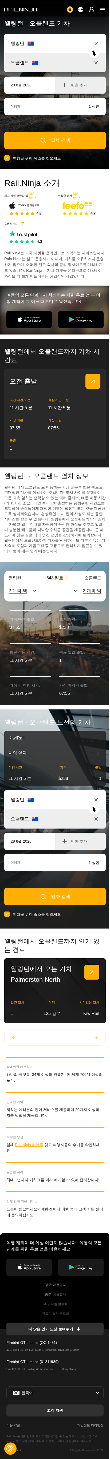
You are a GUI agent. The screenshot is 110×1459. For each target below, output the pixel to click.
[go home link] (20, 9)
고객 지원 (55, 1410)
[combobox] (40, 43)
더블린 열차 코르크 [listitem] (55, 1313)
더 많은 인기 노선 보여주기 (50, 1329)
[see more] (92, 381)
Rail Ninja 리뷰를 (29, 1145)
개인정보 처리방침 (90, 1425)
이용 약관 (13, 1425)
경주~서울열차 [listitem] (55, 1285)
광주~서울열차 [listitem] (55, 1294)
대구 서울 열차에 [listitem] (55, 1304)
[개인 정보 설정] (10, 1449)
